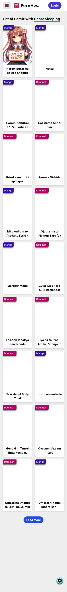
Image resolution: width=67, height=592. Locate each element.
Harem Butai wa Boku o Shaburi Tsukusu (17, 73)
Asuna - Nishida (49, 177)
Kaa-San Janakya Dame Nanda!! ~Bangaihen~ (17, 344)
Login (55, 5)
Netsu (50, 69)
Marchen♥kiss (17, 286)
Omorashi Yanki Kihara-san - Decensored (49, 507)
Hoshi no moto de (49, 394)
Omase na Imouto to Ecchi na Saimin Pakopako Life (17, 507)
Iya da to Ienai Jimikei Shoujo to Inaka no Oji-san (49, 344)
